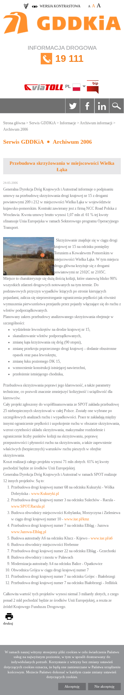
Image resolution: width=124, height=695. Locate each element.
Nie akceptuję (104, 686)
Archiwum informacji (96, 123)
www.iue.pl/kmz (76, 519)
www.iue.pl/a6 (102, 538)
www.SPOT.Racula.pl (28, 506)
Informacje (68, 123)
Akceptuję (72, 686)
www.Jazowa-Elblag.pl (28, 532)
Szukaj (116, 105)
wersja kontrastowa (60, 6)
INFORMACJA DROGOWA (62, 54)
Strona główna (14, 123)
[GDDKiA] (62, 26)
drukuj (8, 623)
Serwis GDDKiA (42, 123)
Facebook (87, 105)
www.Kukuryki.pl (45, 493)
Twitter (72, 105)
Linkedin (101, 105)
